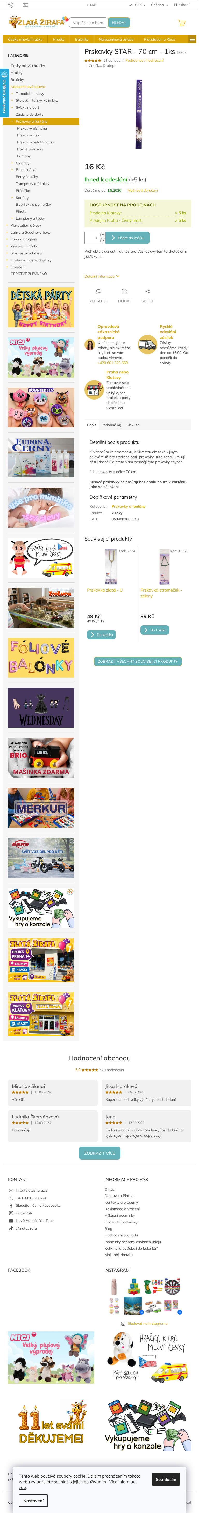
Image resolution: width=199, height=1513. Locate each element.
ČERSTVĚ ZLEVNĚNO (29, 273)
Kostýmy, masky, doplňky (31, 260)
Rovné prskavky (30, 149)
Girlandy (22, 163)
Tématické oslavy (30, 93)
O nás (92, 5)
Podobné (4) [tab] (111, 425)
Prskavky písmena (32, 128)
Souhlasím (166, 1479)
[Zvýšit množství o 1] (102, 235)
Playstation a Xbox (26, 225)
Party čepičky (27, 176)
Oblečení (18, 267)
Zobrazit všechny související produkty (138, 661)
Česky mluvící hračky (28, 65)
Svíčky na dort (27, 107)
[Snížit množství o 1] (102, 241)
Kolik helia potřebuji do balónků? (131, 1248)
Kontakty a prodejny (121, 1202)
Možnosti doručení (142, 190)
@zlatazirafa (26, 1228)
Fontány (24, 156)
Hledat (119, 22)
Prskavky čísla (28, 135)
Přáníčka (23, 190)
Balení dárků (26, 169)
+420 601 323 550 (113, 362)
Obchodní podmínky (121, 1222)
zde (22, 1487)
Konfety (22, 197)
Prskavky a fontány (31, 121)
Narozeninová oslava (28, 86)
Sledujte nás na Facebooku (38, 1205)
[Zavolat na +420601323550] (15, 4)
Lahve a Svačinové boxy (31, 232)
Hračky (16, 72)
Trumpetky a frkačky (32, 183)
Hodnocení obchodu (99, 1058)
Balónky (17, 79)
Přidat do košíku (131, 237)
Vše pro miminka (24, 246)
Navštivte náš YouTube (35, 1220)
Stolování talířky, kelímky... (37, 100)
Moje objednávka (119, 1254)
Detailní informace (99, 276)
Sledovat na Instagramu (147, 1323)
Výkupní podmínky (120, 1215)
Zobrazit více (99, 1153)
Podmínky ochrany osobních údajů (133, 1241)
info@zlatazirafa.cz (31, 1190)
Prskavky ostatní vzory (35, 142)
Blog (108, 1228)
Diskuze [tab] (132, 425)
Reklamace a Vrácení (122, 1209)
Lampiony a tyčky (30, 218)
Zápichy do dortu (30, 114)
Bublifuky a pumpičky (33, 204)
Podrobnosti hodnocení (144, 60)
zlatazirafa (24, 1213)
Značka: (101, 65)
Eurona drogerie (24, 239)
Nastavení (33, 1500)
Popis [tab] (91, 425)
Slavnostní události (26, 253)
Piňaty (21, 211)
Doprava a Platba (119, 1195)
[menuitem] (25, 39)
